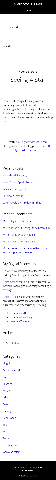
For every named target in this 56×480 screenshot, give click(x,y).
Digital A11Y (31, 475)
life (49, 146)
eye (45, 146)
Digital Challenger (12, 282)
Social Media (9, 418)
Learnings (8, 384)
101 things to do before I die (36, 228)
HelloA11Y (8, 271)
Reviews (7, 404)
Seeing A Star (28, 79)
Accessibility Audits (17, 313)
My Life (22, 146)
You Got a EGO (28, 241)
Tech (5, 424)
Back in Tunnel (28, 235)
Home (6, 27)
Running (7, 411)
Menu (30, 10)
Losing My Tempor (13, 196)
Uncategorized (11, 445)
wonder (37, 150)
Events (6, 377)
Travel (6, 438)
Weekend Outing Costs (15, 189)
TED (5, 431)
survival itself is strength (16, 175)
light (17, 150)
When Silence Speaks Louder (18, 182)
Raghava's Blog (28, 3)
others (6, 397)
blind (39, 146)
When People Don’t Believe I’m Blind (22, 202)
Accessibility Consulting (19, 317)
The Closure (27, 221)
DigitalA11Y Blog (11, 297)
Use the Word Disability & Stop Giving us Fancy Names (25, 250)
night (24, 150)
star (29, 150)
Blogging (8, 363)
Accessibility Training (18, 321)
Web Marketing (11, 452)
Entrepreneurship (12, 370)
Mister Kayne (10, 221)
